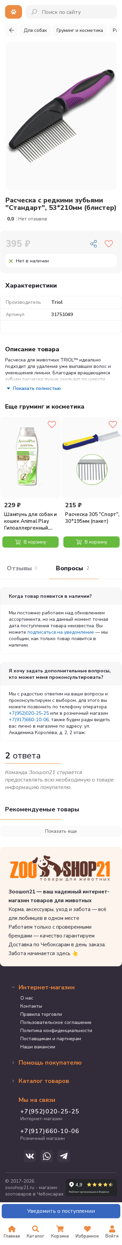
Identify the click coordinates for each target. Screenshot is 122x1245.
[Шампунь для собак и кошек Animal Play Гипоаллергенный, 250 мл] (30, 457)
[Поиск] (34, 11)
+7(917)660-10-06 (29, 719)
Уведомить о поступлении (61, 1211)
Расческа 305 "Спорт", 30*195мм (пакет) (92, 518)
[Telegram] (64, 1156)
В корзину (34, 542)
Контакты (31, 1006)
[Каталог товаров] (13, 12)
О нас (26, 998)
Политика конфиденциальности (56, 1030)
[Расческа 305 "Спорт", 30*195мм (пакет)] (91, 457)
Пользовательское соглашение (56, 1022)
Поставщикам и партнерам (50, 1038)
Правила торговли (41, 1014)
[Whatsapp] (47, 1156)
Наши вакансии (37, 1047)
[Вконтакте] (30, 1156)
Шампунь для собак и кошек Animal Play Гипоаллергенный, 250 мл (30, 521)
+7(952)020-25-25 (29, 713)
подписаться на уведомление (60, 632)
